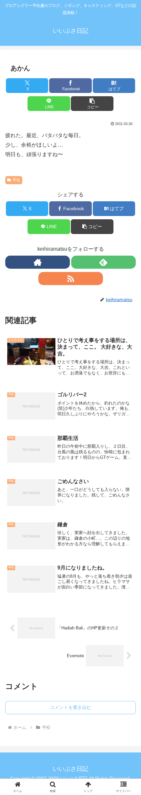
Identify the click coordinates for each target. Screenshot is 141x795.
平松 (16, 180)
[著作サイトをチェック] (37, 262)
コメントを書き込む (70, 707)
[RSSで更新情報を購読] (70, 278)
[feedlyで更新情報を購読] (103, 262)
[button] (92, 103)
